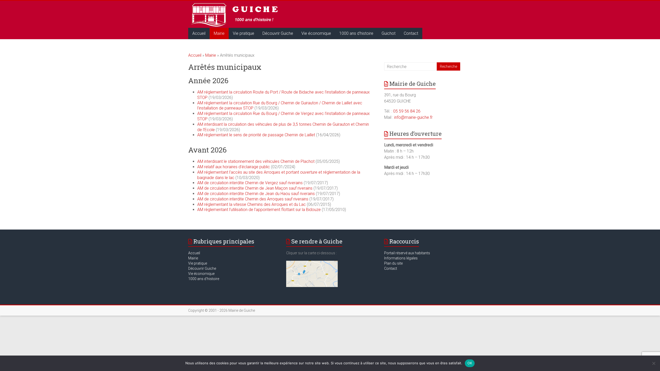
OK (469, 363)
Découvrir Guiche (277, 33)
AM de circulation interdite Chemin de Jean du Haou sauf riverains (256, 193)
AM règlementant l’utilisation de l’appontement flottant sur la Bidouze (259, 209)
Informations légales (401, 258)
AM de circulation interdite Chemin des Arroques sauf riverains (252, 199)
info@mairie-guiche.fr (413, 117)
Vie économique (316, 33)
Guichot (388, 33)
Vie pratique (243, 33)
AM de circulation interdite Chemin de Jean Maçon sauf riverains (255, 188)
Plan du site (393, 263)
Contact (411, 33)
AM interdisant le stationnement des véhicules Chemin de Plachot (256, 161)
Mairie (219, 33)
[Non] (653, 363)
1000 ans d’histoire (356, 33)
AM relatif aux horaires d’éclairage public (233, 166)
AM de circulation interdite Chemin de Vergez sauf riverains (250, 182)
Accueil (198, 33)
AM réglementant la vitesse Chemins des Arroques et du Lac (251, 204)
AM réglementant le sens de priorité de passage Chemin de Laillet (256, 134)
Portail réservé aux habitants (407, 253)
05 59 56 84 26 (406, 111)
